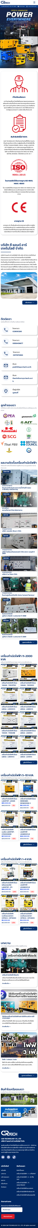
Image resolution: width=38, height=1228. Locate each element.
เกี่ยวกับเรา (4, 1183)
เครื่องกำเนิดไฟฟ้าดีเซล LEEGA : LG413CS (28, 755)
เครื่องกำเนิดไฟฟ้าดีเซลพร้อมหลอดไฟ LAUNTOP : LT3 (9, 885)
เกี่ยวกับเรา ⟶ (29, 302)
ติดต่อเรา (6, 319)
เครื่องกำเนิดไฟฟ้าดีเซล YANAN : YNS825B (9, 732)
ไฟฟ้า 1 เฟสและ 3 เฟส (9, 1059)
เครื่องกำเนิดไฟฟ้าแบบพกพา (25, 1188)
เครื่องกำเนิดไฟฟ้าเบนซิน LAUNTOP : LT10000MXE (8, 831)
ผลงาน (3, 1180)
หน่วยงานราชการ (7, 486)
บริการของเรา (5, 1177)
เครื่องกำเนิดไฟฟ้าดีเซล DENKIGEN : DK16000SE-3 (28, 801)
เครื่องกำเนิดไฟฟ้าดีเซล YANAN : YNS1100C (28, 684)
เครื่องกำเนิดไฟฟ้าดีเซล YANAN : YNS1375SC (9, 684)
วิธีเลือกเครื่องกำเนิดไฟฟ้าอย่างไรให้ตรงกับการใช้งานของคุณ (18, 1017)
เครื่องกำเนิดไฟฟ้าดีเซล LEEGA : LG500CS (9, 755)
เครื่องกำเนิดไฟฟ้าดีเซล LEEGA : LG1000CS (9, 708)
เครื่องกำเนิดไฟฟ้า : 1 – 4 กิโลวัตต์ (26, 1174)
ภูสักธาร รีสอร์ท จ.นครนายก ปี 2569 (14, 636)
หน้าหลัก (3, 1170)
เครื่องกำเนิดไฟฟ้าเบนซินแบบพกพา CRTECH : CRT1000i (9, 916)
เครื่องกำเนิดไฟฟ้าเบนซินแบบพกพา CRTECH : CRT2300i (27, 916)
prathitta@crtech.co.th (22, 367)
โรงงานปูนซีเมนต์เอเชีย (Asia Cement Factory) (18, 595)
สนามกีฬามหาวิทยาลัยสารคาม (12, 510)
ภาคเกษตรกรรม (7, 572)
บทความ (3, 1174)
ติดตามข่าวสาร (8, 1216)
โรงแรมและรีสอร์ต (7, 614)
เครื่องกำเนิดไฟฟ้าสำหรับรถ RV (26, 1191)
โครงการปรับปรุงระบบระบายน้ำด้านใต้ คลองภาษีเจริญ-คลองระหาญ (16, 488)
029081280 (17, 331)
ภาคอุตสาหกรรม (7, 529)
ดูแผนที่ (15, 392)
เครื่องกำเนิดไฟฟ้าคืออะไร (10, 975)
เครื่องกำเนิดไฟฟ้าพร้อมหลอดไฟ (26, 1195)
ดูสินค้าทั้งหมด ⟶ (28, 762)
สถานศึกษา (5, 508)
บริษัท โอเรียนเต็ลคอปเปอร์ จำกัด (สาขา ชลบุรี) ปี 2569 (18, 552)
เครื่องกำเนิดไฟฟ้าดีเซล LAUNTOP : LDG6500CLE (28, 831)
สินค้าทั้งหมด (20, 1170)
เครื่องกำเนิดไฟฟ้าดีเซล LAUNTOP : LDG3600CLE (28, 885)
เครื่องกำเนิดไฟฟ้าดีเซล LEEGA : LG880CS (28, 708)
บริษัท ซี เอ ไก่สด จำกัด (9, 574)
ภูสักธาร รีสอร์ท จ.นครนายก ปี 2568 (14, 616)
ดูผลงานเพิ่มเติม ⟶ (28, 642)
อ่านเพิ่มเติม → (7, 984)
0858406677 (18, 343)
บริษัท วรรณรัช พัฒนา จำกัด (11, 531)
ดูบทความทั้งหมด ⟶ (28, 1075)
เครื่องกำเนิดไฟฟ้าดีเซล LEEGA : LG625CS (28, 732)
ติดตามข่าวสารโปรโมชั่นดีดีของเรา (11, 1206)
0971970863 (18, 355)
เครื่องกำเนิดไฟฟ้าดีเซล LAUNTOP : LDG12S (9, 800)
